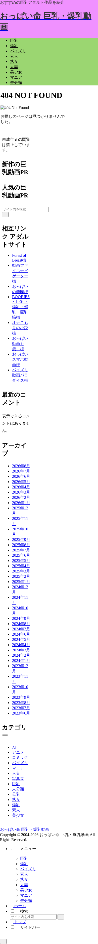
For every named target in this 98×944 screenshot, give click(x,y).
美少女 (26, 890)
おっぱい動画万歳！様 (20, 343)
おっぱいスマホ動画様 (20, 359)
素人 (24, 874)
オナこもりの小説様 (20, 327)
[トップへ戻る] (3, 941)
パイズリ (28, 869)
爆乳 (24, 864)
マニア (26, 895)
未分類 (26, 900)
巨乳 (24, 858)
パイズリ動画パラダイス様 (20, 375)
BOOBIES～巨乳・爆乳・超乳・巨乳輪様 (21, 307)
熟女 (24, 879)
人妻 (24, 885)
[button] (5, 214)
